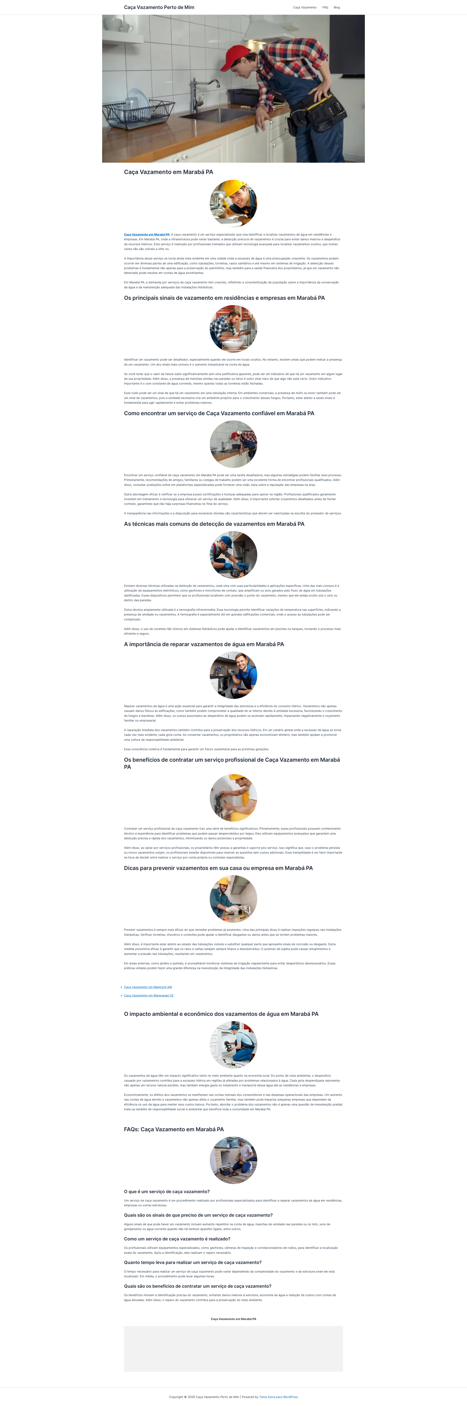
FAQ (325, 7)
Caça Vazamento (305, 7)
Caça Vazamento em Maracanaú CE (149, 995)
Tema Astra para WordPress (278, 1397)
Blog (337, 7)
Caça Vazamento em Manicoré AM (148, 987)
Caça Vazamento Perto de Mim (159, 7)
